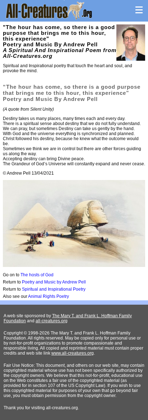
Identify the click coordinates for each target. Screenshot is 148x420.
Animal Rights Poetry (48, 296)
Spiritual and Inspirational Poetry (53, 289)
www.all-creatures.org (72, 353)
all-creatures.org (52, 320)
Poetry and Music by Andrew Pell (54, 282)
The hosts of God (37, 274)
